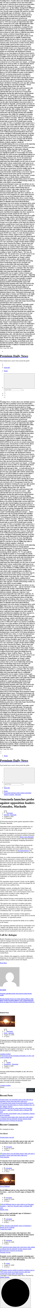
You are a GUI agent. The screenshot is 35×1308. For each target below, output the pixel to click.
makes (10, 1229)
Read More (3, 963)
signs (6, 1209)
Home (6, 371)
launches (6, 815)
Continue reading (5, 1054)
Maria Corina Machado (26, 837)
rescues (8, 1252)
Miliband (7, 1186)
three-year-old (9, 1137)
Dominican (7, 1064)
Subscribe (7, 367)
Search (2, 1087)
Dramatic (3, 1252)
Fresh (5, 1033)
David (2, 1186)
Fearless (2, 1137)
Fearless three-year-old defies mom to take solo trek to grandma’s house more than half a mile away (16, 1100)
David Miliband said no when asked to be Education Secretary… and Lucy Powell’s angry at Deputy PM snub (16, 1110)
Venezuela (13, 815)
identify (2, 1209)
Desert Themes (4, 1277)
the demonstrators (23, 850)
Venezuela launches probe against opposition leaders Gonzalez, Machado (17, 793)
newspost (10, 813)
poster (9, 1062)
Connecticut (4, 1229)
